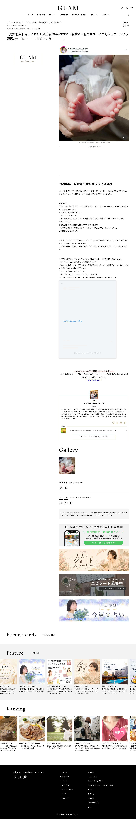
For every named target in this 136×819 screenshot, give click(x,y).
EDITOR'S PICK (71, 743)
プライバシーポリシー (95, 781)
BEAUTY (52, 15)
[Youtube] (121, 422)
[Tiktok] (125, 422)
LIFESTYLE (64, 15)
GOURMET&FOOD (16, 743)
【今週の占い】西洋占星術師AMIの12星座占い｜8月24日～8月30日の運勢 (14, 690)
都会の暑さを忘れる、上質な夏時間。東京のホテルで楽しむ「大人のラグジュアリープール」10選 (97, 691)
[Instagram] (113, 422)
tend (89, 807)
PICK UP (30, 15)
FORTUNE (106, 15)
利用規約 (91, 789)
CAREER (41, 743)
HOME (9, 28)
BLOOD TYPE (125, 743)
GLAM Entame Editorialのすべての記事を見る (94, 437)
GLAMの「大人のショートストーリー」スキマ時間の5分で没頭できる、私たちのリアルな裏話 (69, 691)
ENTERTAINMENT (79, 15)
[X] (117, 422)
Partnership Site (94, 802)
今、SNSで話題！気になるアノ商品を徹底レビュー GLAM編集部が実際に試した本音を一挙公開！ (41, 691)
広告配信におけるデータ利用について (100, 785)
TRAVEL (94, 15)
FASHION (41, 15)
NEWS (29, 28)
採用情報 (91, 798)
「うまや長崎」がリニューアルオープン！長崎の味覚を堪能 (14, 747)
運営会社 (91, 772)
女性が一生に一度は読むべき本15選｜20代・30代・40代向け (42, 747)
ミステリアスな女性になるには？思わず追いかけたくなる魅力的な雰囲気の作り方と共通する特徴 (69, 748)
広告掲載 (91, 794)
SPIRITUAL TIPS (98, 743)
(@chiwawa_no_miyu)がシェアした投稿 (87, 353)
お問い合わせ (92, 776)
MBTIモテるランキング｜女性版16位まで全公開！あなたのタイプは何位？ (97, 747)
